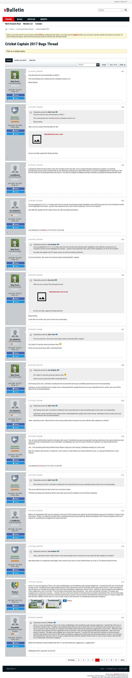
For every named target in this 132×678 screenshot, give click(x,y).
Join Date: (11, 90)
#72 (122, 511)
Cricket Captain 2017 (42, 29)
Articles (31, 19)
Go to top (123, 669)
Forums (8, 19)
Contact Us (111, 669)
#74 (122, 582)
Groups (43, 19)
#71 (122, 475)
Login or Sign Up (120, 2)
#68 (122, 365)
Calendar (38, 24)
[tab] (9, 60)
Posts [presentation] (9, 60)
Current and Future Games (25, 29)
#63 (122, 165)
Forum (12, 29)
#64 (122, 201)
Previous (71, 660)
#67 (122, 329)
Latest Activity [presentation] (20, 60)
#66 (122, 275)
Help (102, 669)
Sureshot (42, 466)
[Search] (125, 10)
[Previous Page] (114, 64)
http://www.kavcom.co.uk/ (53, 134)
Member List (28, 24)
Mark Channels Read (13, 24)
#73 (122, 546)
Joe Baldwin (43, 230)
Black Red (10, 669)
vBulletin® (116, 674)
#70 (122, 436)
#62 (122, 107)
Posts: (13, 91)
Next (122, 660)
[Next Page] (116, 64)
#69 (122, 401)
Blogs (19, 19)
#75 (122, 618)
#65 (122, 239)
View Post (56, 112)
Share (17, 95)
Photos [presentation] (32, 60)
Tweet (16, 98)
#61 (122, 71)
